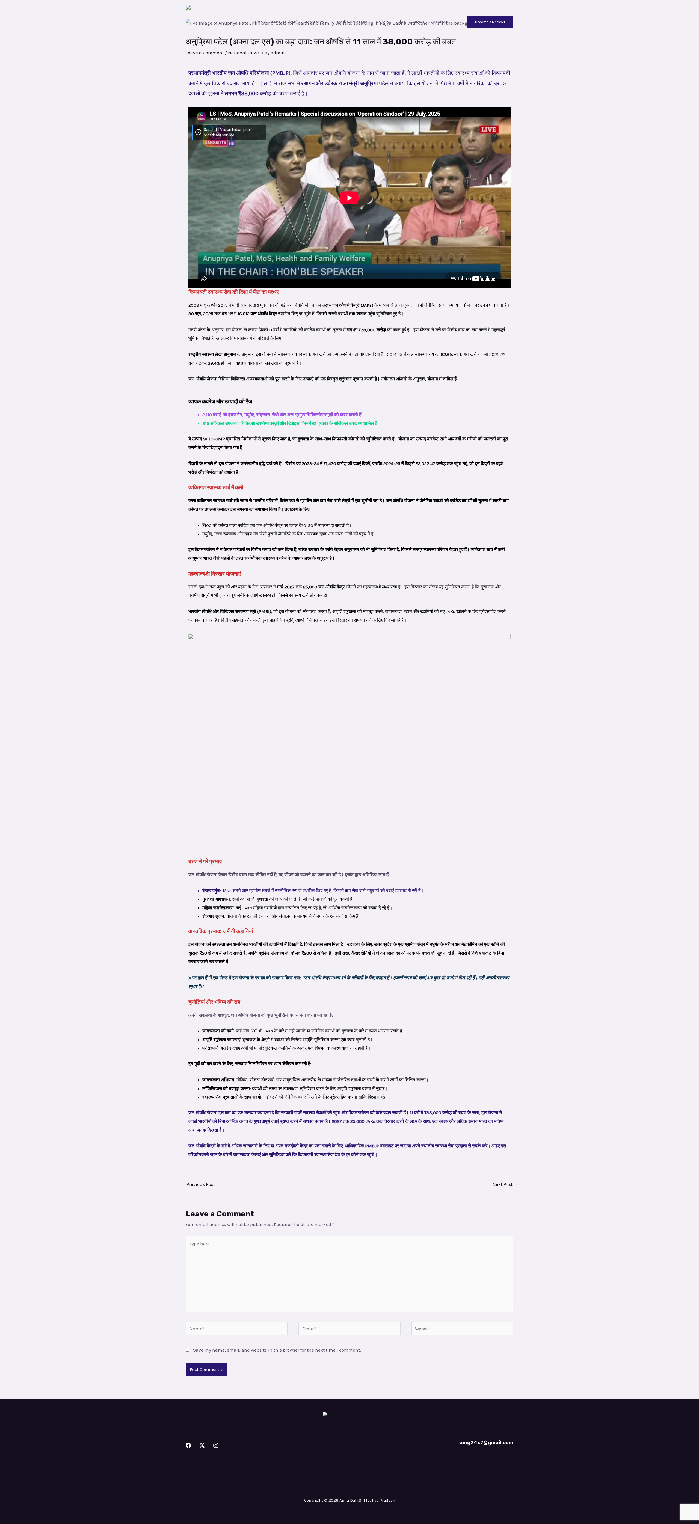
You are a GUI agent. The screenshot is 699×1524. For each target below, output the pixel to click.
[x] (202, 1445)
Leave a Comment (205, 52)
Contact (440, 21)
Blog (401, 21)
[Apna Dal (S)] (201, 21)
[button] (490, 22)
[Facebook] (188, 1445)
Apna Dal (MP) (284, 21)
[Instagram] (215, 1445)
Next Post (505, 1184)
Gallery (382, 21)
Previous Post (198, 1184)
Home (257, 21)
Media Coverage (352, 21)
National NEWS (244, 52)
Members (315, 21)
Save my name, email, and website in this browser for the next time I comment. (277, 1350)
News (419, 21)
